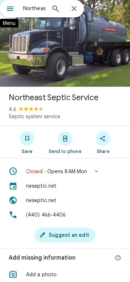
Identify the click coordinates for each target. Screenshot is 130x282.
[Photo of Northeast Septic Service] (65, 43)
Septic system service (34, 116)
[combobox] (34, 8)
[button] (65, 171)
